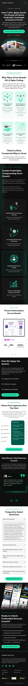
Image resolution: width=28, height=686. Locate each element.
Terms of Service (18, 670)
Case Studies (5, 672)
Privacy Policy (17, 672)
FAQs (3, 674)
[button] (24, 3)
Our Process (4, 670)
